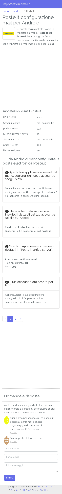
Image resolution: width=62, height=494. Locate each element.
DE (11, 490)
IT (45, 490)
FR (34, 490)
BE (6, 490)
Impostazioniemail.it (16, 4)
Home (5, 11)
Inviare (9, 477)
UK (51, 486)
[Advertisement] (31, 77)
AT (17, 490)
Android (17, 11)
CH (23, 490)
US (45, 486)
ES (40, 490)
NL (39, 486)
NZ (29, 490)
